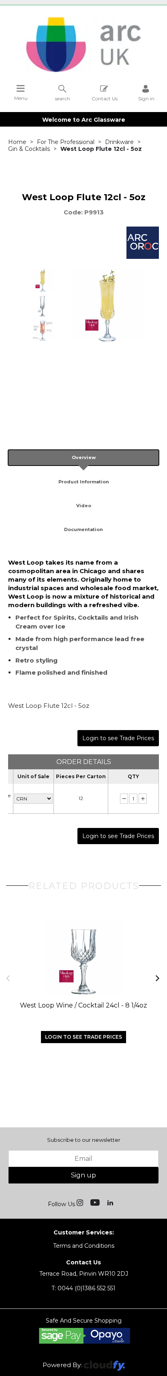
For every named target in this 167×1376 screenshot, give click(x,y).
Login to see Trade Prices (118, 738)
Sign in (146, 98)
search (62, 98)
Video (83, 505)
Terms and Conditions (83, 1245)
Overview (84, 457)
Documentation (83, 529)
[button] (8, 978)
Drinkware (119, 142)
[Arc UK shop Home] (83, 72)
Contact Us (105, 98)
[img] (81, 1202)
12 (81, 798)
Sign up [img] (83, 1175)
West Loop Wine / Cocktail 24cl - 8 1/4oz (83, 1005)
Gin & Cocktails (29, 148)
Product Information (83, 482)
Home (17, 142)
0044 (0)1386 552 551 (83, 1288)
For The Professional (65, 142)
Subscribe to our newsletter (83, 1140)
